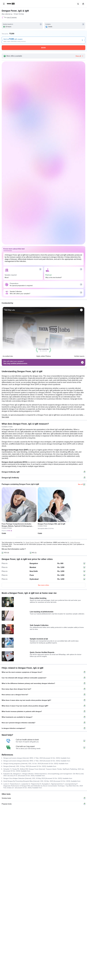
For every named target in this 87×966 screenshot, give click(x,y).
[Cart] (82, 4)
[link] (11, 4)
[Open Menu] (4, 4)
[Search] (77, 4)
